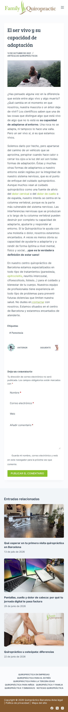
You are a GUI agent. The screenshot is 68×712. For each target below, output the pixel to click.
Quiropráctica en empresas (34, 674)
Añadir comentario (21, 425)
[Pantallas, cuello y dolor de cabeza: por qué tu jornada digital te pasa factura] (34, 575)
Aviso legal (57, 699)
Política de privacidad (17, 702)
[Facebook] (52, 708)
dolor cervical (20, 193)
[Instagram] (62, 708)
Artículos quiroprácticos (22, 56)
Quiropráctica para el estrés (34, 678)
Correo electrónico (22, 403)
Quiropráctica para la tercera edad (34, 681)
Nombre (15, 392)
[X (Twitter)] (57, 708)
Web (12, 413)
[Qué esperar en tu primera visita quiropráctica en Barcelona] (34, 521)
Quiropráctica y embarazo (20, 688)
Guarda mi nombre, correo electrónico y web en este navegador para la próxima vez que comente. (32, 460)
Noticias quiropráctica (50, 688)
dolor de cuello (46, 193)
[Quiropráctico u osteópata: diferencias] (34, 630)
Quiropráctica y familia (49, 684)
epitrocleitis (14, 276)
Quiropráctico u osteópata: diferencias (29, 651)
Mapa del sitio (39, 702)
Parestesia (16, 332)
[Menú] (62, 7)
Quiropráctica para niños (19, 684)
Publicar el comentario (27, 473)
